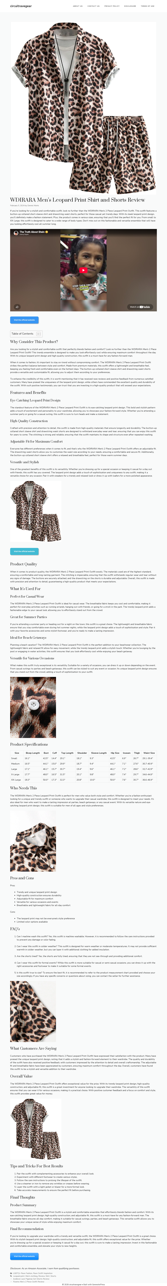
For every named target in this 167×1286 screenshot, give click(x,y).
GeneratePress (98, 1284)
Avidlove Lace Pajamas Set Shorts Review (31, 1279)
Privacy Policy (112, 6)
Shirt (48, 1276)
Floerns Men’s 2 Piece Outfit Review (28, 1282)
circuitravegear (21, 6)
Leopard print (19, 1276)
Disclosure (130, 6)
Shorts (53, 1276)
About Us (78, 6)
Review (41, 1276)
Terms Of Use (147, 6)
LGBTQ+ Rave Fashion (22, 1273)
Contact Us (94, 6)
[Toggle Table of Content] (37, 334)
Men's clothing (31, 1276)
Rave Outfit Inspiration (42, 1273)
